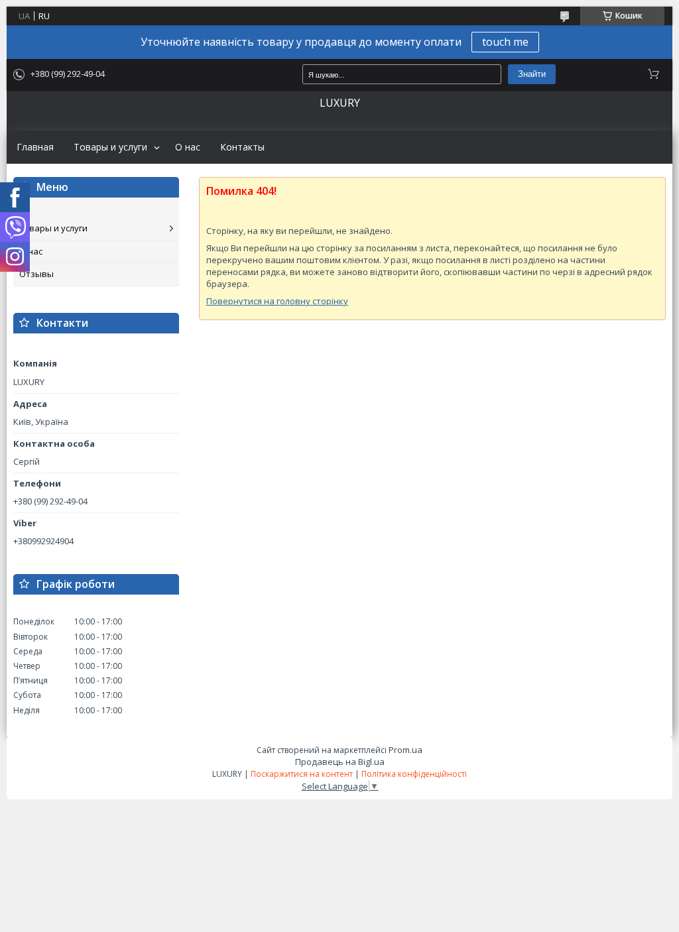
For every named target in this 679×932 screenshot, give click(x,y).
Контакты (242, 147)
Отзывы (36, 274)
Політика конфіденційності (414, 774)
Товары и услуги (110, 147)
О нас (187, 147)
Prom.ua (405, 750)
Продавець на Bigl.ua (340, 762)
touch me (505, 41)
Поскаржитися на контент (302, 774)
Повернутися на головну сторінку (277, 301)
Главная (35, 147)
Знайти (532, 74)
